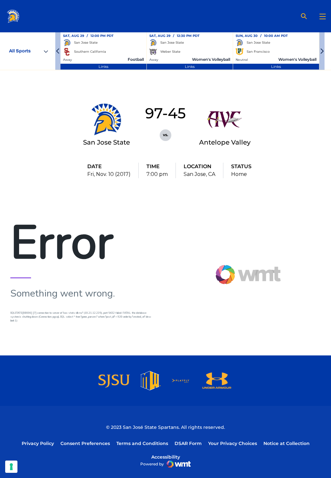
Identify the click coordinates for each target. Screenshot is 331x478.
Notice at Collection (286, 443)
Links (103, 66)
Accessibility (165, 457)
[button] (57, 51)
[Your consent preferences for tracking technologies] (11, 467)
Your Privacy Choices (232, 443)
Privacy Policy (38, 443)
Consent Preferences (85, 443)
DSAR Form (188, 443)
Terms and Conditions (142, 443)
